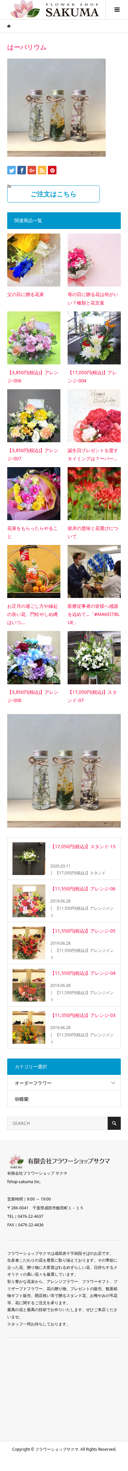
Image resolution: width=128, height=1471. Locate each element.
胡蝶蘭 (22, 1099)
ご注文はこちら (53, 194)
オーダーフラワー (33, 1083)
